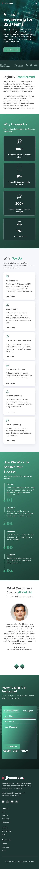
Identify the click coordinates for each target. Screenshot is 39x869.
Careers (4, 843)
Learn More (10, 296)
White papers (6, 831)
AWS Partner (6, 822)
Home (4, 812)
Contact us (5, 847)
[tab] (11, 711)
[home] (10, 3)
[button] (36, 3)
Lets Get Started (12, 50)
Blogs (3, 835)
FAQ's (4, 850)
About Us (5, 815)
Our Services (6, 819)
